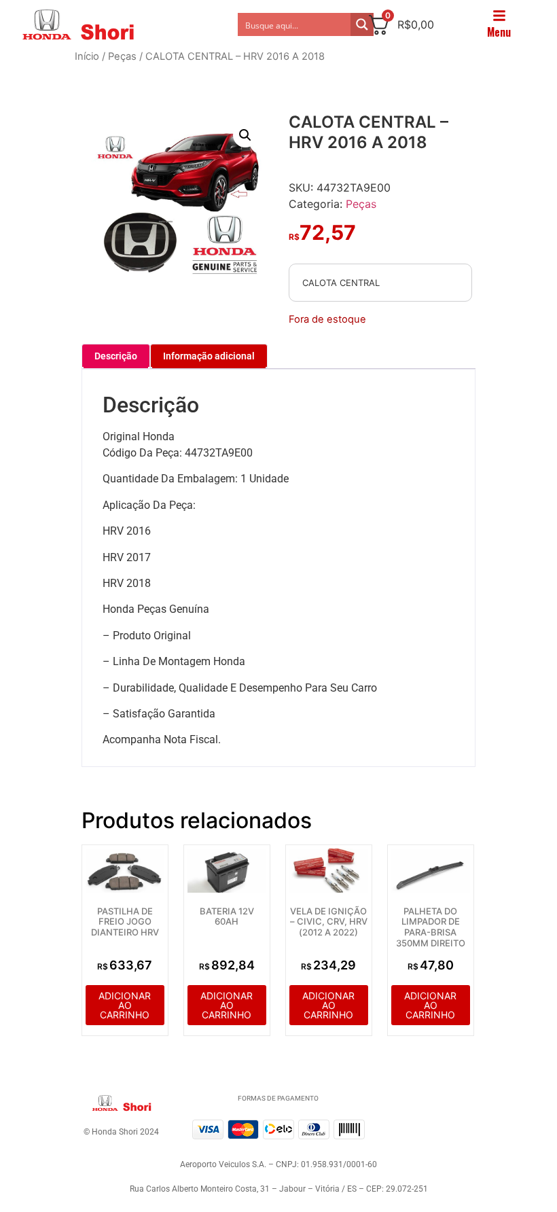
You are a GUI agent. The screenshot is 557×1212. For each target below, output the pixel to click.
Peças (122, 56)
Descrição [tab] (115, 356)
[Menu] (499, 15)
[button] (245, 135)
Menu (499, 32)
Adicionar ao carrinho (124, 1005)
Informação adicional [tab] (209, 356)
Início (87, 56)
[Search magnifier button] (362, 24)
